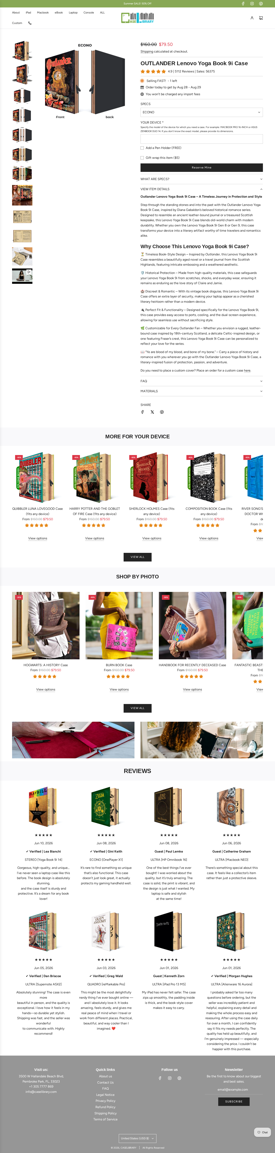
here (247, 370)
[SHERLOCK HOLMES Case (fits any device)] (151, 477)
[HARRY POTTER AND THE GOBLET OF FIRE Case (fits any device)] (94, 477)
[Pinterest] (260, 4)
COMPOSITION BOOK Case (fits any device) (209, 511)
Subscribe (234, 1101)
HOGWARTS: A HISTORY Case (46, 665)
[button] (19, 496)
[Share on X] (152, 413)
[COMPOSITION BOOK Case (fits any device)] (209, 477)
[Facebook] (243, 4)
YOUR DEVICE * (152, 122)
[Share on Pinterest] (161, 413)
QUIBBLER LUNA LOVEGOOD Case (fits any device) (37, 511)
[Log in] (252, 17)
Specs (146, 104)
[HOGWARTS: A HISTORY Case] (46, 625)
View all (138, 557)
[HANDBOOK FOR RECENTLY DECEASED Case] (192, 625)
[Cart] (260, 17)
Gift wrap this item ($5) (163, 158)
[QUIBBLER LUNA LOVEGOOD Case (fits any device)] (37, 477)
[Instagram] (252, 4)
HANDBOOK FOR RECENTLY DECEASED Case (192, 665)
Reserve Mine (202, 167)
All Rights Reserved (153, 1147)
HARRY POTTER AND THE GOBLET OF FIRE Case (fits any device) (94, 511)
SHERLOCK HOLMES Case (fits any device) (151, 511)
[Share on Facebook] (142, 413)
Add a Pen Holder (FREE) (163, 148)
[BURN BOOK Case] (119, 625)
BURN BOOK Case (119, 665)
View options (37, 538)
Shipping (147, 51)
